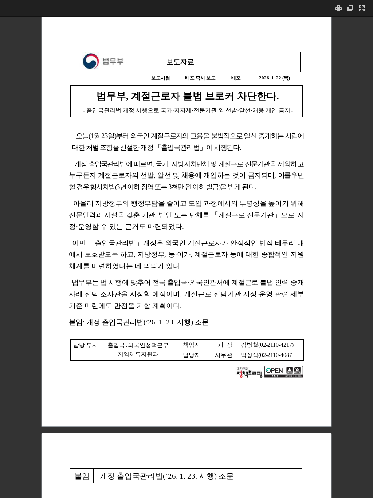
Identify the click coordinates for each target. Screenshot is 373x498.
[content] (186, 257)
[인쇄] (338, 8)
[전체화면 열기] (362, 8)
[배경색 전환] (350, 8)
